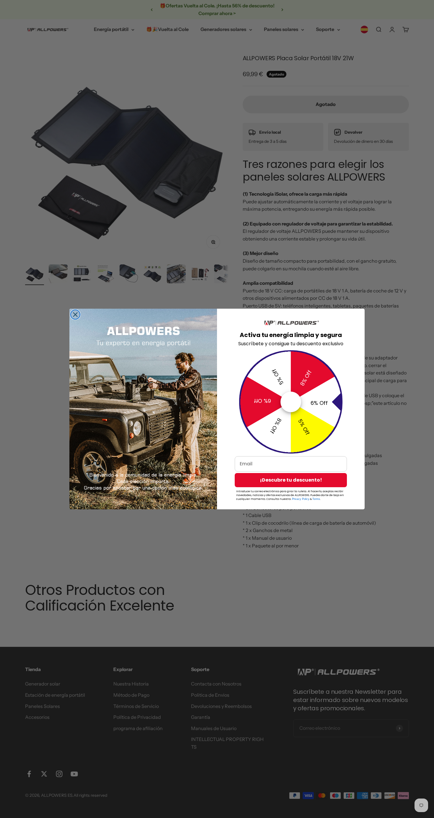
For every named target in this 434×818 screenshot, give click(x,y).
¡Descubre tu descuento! (291, 480)
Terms (316, 499)
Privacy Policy (300, 499)
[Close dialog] (75, 314)
